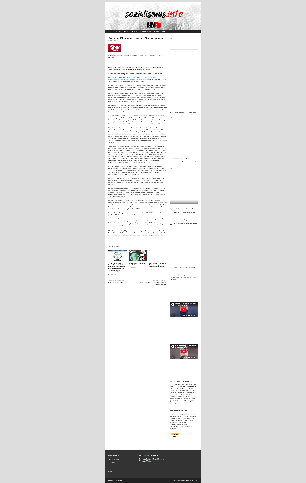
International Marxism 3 (189, 212)
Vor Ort (134, 31)
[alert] (184, 224)
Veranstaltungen (145, 31)
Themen (125, 31)
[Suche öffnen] (197, 31)
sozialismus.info (122, 480)
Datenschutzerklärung (114, 459)
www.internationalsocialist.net (188, 386)
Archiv (110, 471)
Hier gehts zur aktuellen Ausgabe (179, 158)
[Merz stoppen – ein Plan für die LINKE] (138, 256)
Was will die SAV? (115, 31)
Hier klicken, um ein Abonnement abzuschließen (183, 162)
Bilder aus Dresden (113, 239)
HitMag (195, 480)
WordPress (188, 480)
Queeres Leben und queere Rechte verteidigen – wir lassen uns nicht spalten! (157, 264)
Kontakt (157, 31)
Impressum (111, 462)
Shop (163, 31)
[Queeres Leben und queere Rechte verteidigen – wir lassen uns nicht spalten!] (158, 256)
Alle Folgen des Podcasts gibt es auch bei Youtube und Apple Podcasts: (183, 277)
